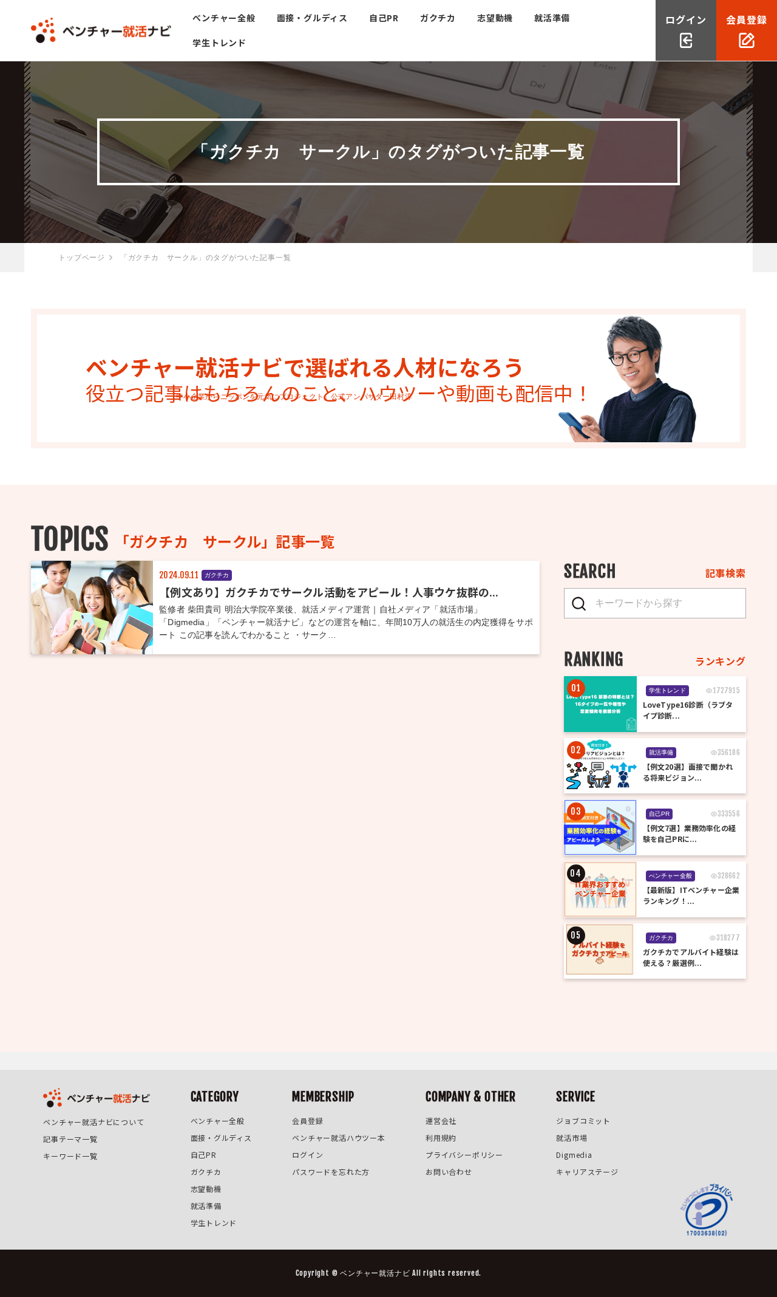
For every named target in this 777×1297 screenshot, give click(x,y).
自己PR (384, 18)
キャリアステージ (587, 1171)
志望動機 (495, 18)
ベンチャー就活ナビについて (93, 1122)
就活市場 (571, 1137)
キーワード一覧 (70, 1156)
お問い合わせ (449, 1171)
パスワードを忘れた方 (331, 1171)
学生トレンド (219, 42)
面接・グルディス (312, 18)
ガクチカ (438, 18)
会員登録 (307, 1120)
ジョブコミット (583, 1120)
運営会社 (441, 1120)
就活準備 (552, 18)
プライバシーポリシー (464, 1154)
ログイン (307, 1154)
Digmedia (574, 1154)
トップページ (81, 257)
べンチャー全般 (224, 18)
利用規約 (441, 1137)
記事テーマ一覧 (70, 1139)
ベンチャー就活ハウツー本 (338, 1137)
